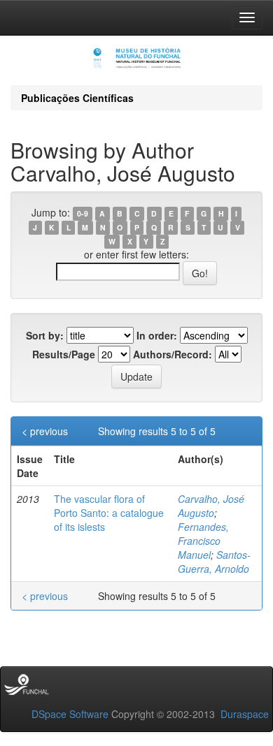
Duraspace (244, 714)
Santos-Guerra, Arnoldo (214, 562)
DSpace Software (69, 714)
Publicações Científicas (77, 98)
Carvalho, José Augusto (211, 506)
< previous (45, 431)
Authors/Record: (172, 354)
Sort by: (45, 335)
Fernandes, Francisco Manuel (203, 541)
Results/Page (63, 354)
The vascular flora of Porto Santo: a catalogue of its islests (109, 513)
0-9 (82, 213)
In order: (156, 335)
